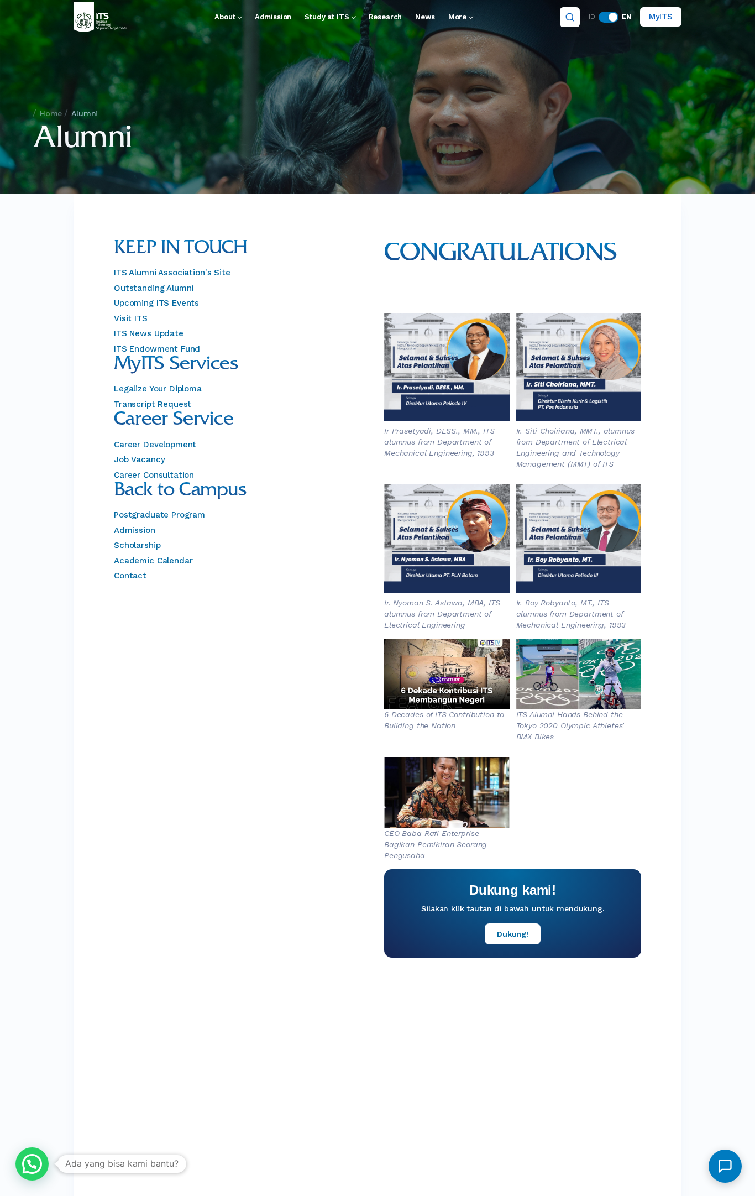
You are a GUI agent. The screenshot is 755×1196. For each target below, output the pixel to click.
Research (385, 17)
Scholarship (137, 545)
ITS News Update (148, 333)
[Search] (570, 17)
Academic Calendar (153, 561)
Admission (273, 17)
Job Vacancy (139, 459)
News (424, 17)
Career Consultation (154, 475)
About (224, 17)
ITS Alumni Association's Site (172, 273)
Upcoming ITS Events (156, 303)
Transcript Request (152, 404)
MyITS (661, 17)
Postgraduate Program (159, 515)
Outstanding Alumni (153, 288)
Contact (130, 576)
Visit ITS (131, 318)
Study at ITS (327, 17)
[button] (32, 1164)
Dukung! (512, 933)
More (457, 17)
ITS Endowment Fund (157, 349)
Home (51, 113)
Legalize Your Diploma (158, 389)
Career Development (155, 445)
